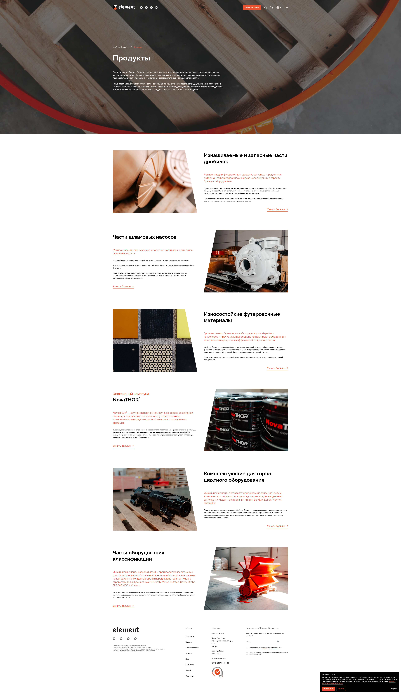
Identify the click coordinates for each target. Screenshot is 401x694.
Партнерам (190, 636)
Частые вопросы (192, 648)
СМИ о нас (190, 665)
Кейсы (188, 670)
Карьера (189, 642)
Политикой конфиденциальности (268, 649)
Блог (187, 659)
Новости (189, 653)
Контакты (190, 676)
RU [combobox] (281, 7)
